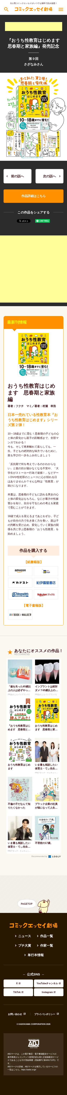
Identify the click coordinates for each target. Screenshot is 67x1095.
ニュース (24, 936)
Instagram (47, 992)
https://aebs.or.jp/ (28, 1070)
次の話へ (49, 176)
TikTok (17, 992)
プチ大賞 (24, 945)
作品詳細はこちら (33, 196)
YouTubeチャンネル (47, 983)
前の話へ (17, 176)
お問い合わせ (15, 1014)
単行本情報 (36, 955)
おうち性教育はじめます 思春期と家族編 (31, 392)
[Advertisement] (33, 26)
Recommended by (39, 856)
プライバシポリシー (44, 1014)
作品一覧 (46, 936)
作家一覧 (46, 945)
